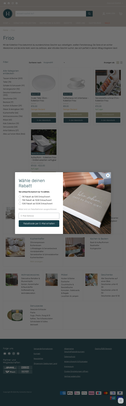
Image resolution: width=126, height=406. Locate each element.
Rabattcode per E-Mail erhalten (39, 223)
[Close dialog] (108, 175)
